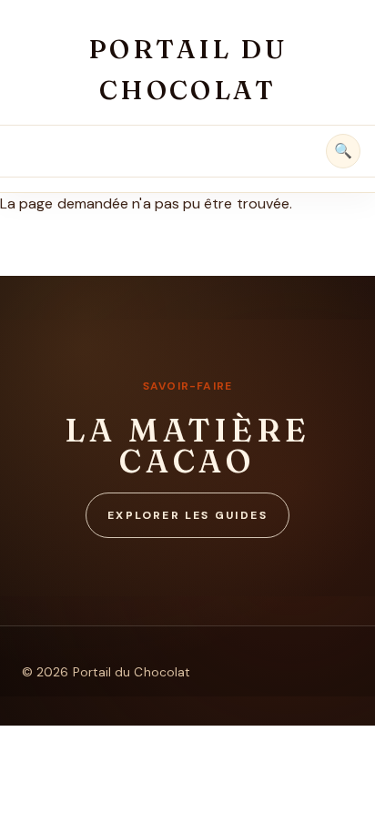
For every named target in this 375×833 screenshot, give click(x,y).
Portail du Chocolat (188, 69)
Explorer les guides (187, 515)
